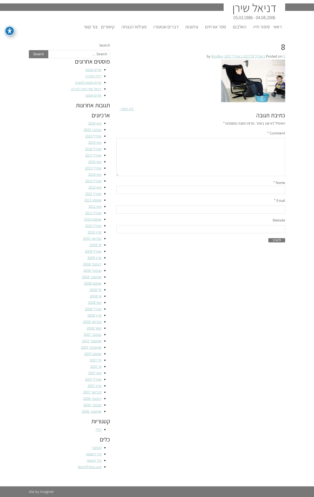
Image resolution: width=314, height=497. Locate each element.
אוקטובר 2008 (91, 276)
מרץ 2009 (94, 257)
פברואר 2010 (92, 238)
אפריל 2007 (93, 379)
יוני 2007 (95, 366)
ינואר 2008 (94, 328)
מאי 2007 (94, 372)
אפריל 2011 (93, 212)
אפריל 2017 (93, 155)
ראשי (277, 27)
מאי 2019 (94, 142)
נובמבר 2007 (92, 334)
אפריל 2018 (93, 148)
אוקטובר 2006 (91, 411)
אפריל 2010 (93, 225)
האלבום (240, 27)
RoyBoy (217, 56)
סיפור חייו (261, 27)
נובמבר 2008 (92, 270)
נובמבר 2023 (92, 129)
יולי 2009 (95, 244)
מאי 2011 (94, 206)
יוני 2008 (95, 296)
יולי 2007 (95, 360)
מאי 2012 (94, 187)
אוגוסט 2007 (92, 353)
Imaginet (47, 491)
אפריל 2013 (93, 180)
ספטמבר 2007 (91, 347)
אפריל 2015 (93, 168)
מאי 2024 (94, 123)
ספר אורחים (215, 27)
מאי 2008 (94, 302)
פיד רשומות (93, 454)
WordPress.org (89, 466)
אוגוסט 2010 (92, 219)
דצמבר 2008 (92, 264)
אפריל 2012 (93, 193)
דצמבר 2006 (92, 398)
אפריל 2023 (93, 136)
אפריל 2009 (93, 251)
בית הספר (126, 108)
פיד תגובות (94, 460)
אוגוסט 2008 (92, 283)
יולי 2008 (95, 289)
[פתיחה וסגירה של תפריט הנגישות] (9, 31)
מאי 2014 (94, 174)
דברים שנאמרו (166, 27)
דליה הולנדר (93, 76)
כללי (98, 429)
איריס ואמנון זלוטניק (88, 82)
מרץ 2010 (94, 232)
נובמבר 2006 (92, 404)
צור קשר (91, 27)
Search (104, 45)
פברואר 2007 (92, 392)
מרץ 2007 (94, 385)
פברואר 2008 (92, 321)
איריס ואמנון (93, 69)
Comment (276, 133)
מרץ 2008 (94, 315)
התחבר (96, 447)
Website (279, 220)
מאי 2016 (94, 161)
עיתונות (191, 27)
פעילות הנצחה (134, 27)
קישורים (107, 27)
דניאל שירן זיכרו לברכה (86, 88)
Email (279, 200)
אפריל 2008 (93, 308)
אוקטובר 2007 (91, 340)
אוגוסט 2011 (92, 200)
